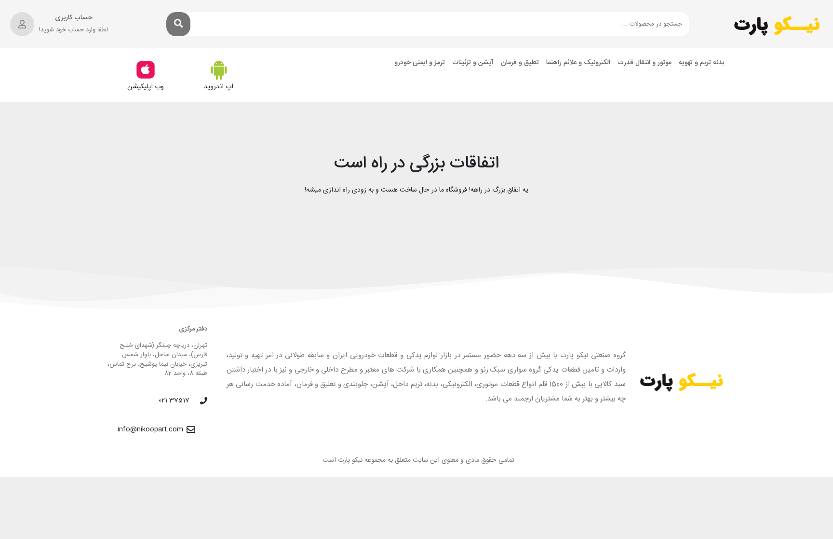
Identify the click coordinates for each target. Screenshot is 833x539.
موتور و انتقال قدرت (645, 63)
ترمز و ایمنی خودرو (419, 63)
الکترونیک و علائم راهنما (578, 63)
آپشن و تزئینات (473, 63)
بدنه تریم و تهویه (701, 63)
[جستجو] (178, 24)
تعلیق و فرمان (520, 63)
